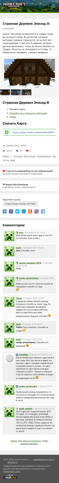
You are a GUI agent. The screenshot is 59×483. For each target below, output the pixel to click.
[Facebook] (11, 211)
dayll (12, 160)
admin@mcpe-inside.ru (43, 459)
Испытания (29, 156)
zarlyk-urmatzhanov (29, 278)
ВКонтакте (13, 462)
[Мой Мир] (24, 211)
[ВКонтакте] (5, 211)
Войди (14, 441)
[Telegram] (43, 211)
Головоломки (44, 156)
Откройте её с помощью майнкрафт (28, 113)
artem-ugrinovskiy (28, 386)
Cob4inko (23, 354)
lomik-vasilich (25, 408)
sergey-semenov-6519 (30, 263)
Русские (18, 156)
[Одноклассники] (30, 211)
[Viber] (37, 211)
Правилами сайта (11, 471)
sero (21, 232)
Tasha (19, 298)
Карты (6, 156)
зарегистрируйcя (32, 441)
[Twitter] (17, 211)
